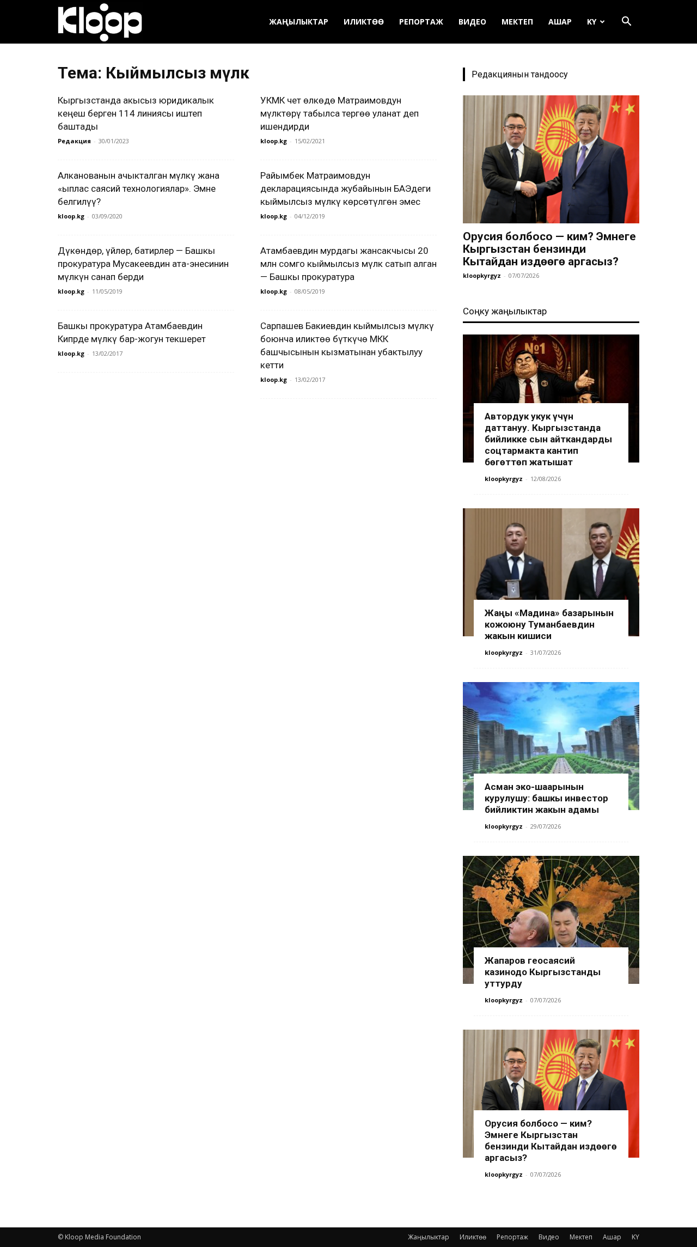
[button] (626, 22)
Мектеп (517, 21)
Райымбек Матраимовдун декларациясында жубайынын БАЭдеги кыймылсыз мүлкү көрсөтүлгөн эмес (345, 188)
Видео (472, 21)
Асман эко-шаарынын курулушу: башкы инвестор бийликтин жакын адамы (546, 798)
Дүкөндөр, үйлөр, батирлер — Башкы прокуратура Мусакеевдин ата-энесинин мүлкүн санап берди (143, 263)
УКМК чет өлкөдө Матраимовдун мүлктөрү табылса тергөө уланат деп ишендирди (339, 113)
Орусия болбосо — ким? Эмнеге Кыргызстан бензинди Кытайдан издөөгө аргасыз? (549, 249)
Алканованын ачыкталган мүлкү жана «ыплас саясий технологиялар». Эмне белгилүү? (138, 188)
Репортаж (421, 21)
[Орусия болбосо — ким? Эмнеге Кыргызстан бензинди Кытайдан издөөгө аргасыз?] (551, 159)
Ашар (560, 21)
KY (591, 21)
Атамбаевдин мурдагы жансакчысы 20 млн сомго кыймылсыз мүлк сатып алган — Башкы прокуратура (348, 263)
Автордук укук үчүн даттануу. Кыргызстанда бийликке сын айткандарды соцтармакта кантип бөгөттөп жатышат (548, 439)
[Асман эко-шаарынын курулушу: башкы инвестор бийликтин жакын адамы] (551, 746)
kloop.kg (273, 141)
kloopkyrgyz (482, 275)
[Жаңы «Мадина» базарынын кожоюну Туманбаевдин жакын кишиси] (551, 572)
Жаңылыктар (298, 21)
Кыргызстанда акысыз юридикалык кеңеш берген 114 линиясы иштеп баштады (136, 113)
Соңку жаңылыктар (505, 311)
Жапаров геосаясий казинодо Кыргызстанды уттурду (543, 972)
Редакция (74, 141)
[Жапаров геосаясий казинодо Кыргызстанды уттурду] (551, 920)
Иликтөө (364, 21)
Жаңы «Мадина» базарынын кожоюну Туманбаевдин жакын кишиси (549, 624)
